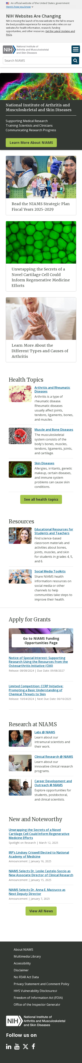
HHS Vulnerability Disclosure (34, 991)
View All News (41, 911)
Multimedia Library (27, 956)
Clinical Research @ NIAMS (54, 757)
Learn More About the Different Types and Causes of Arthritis (40, 351)
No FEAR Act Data (26, 977)
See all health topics (41, 499)
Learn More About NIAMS (31, 142)
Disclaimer (21, 970)
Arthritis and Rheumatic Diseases (52, 389)
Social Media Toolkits (50, 571)
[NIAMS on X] (26, 1048)
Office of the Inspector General (36, 1004)
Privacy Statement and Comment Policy (41, 984)
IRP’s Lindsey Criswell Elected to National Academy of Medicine (39, 854)
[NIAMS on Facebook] (33, 1047)
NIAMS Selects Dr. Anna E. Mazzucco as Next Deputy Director (37, 892)
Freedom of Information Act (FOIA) (38, 998)
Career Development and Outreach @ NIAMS (53, 783)
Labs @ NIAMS (45, 732)
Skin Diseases (44, 463)
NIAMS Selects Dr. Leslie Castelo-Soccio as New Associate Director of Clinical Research (41, 873)
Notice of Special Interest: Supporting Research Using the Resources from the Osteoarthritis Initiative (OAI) (38, 662)
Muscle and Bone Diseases (54, 429)
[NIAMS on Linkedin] (8, 1047)
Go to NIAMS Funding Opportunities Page (41, 640)
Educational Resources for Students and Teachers (54, 531)
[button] (76, 49)
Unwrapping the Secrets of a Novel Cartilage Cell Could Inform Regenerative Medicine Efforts (39, 834)
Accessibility (22, 963)
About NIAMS (23, 949)
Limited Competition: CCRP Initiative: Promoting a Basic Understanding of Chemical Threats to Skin (36, 690)
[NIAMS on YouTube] (16, 1047)
